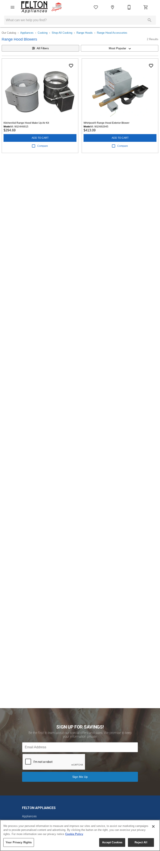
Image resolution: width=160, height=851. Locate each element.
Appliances (27, 32)
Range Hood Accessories (112, 32)
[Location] (113, 7)
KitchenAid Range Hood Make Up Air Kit (26, 122)
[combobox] (119, 48)
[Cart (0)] (146, 7)
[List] (96, 7)
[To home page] (41, 7)
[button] (13, 7)
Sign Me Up (80, 776)
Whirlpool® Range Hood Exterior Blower (106, 122)
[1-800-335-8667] (129, 7)
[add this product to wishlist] (71, 66)
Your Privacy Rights (19, 842)
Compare (42, 146)
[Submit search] (149, 20)
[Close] (153, 826)
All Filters (43, 48)
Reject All (141, 842)
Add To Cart (40, 137)
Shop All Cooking (62, 32)
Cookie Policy (74, 834)
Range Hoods (84, 32)
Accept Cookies (112, 842)
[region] (80, 835)
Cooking (43, 32)
